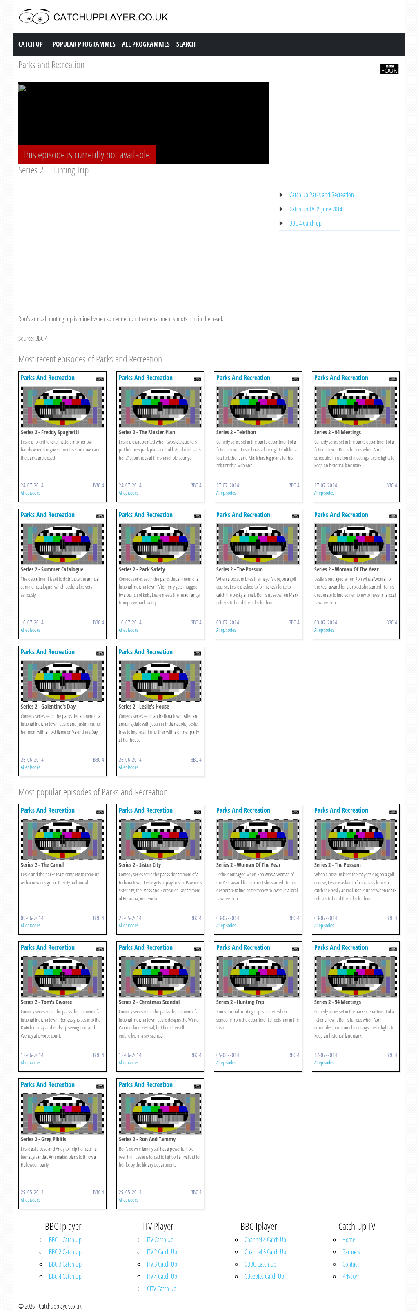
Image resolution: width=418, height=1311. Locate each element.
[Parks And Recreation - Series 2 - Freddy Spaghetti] (62, 406)
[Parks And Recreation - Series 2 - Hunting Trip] (258, 976)
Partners (351, 1251)
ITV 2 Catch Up (162, 1251)
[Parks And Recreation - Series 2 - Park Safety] (160, 543)
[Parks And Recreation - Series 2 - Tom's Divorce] (62, 976)
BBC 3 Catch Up (65, 1264)
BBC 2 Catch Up (65, 1251)
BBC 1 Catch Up (65, 1239)
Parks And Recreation (48, 377)
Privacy (349, 1276)
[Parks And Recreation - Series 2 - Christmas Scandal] (160, 976)
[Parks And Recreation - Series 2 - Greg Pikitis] (62, 1113)
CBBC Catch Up (260, 1264)
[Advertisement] (143, 237)
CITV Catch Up (161, 1288)
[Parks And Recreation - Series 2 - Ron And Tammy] (160, 1113)
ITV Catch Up (160, 1239)
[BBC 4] (389, 68)
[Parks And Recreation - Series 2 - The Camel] (62, 839)
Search (186, 44)
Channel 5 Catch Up (265, 1251)
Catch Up (30, 44)
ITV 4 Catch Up (162, 1276)
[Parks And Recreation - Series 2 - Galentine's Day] (62, 680)
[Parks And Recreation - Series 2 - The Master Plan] (160, 406)
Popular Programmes (84, 44)
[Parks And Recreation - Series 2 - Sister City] (160, 839)
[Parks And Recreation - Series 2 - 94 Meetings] (356, 406)
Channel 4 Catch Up (265, 1239)
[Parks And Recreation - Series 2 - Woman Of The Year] (356, 543)
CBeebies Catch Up (264, 1276)
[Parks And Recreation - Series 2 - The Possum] (258, 543)
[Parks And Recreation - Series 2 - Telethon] (258, 406)
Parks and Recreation (51, 64)
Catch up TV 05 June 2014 (315, 208)
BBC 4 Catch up (305, 223)
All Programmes (146, 44)
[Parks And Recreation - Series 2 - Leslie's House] (160, 680)
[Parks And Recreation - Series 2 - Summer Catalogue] (62, 543)
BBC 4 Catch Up (65, 1276)
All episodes (30, 492)
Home (348, 1239)
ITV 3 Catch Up (162, 1264)
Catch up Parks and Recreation (321, 194)
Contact (350, 1264)
